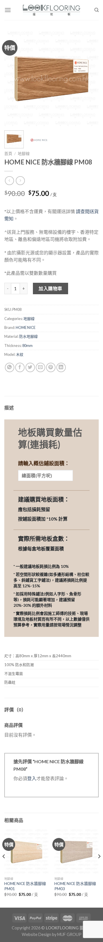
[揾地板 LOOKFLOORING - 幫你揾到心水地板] (51, 10)
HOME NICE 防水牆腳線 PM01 (25, 886)
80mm (27, 345)
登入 (31, 778)
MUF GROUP (69, 934)
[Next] (89, 78)
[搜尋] (96, 10)
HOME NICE (25, 327)
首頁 (8, 153)
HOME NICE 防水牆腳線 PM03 (75, 886)
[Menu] (7, 10)
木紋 (19, 354)
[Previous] (13, 78)
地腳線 (24, 153)
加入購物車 (50, 288)
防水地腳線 (28, 336)
